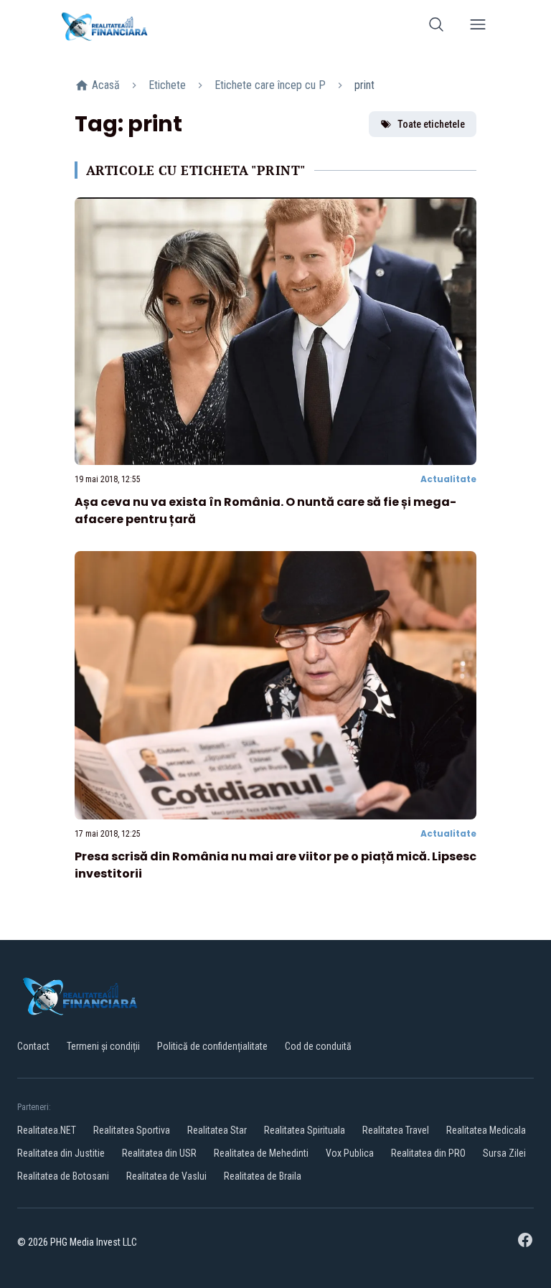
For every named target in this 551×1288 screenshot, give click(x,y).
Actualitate (448, 479)
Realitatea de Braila (262, 1176)
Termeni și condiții (103, 1046)
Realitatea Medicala (486, 1130)
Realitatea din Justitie (61, 1153)
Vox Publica (350, 1153)
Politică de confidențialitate (212, 1046)
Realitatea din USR (159, 1153)
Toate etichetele (431, 124)
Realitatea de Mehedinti (261, 1153)
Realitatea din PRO (428, 1153)
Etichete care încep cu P (270, 85)
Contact (33, 1046)
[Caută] (436, 27)
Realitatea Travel (395, 1130)
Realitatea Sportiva (131, 1130)
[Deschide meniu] (478, 27)
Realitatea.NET (46, 1130)
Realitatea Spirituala (304, 1130)
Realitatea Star (217, 1130)
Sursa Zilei (504, 1153)
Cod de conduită (318, 1046)
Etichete (167, 85)
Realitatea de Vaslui (166, 1176)
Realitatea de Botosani (63, 1176)
